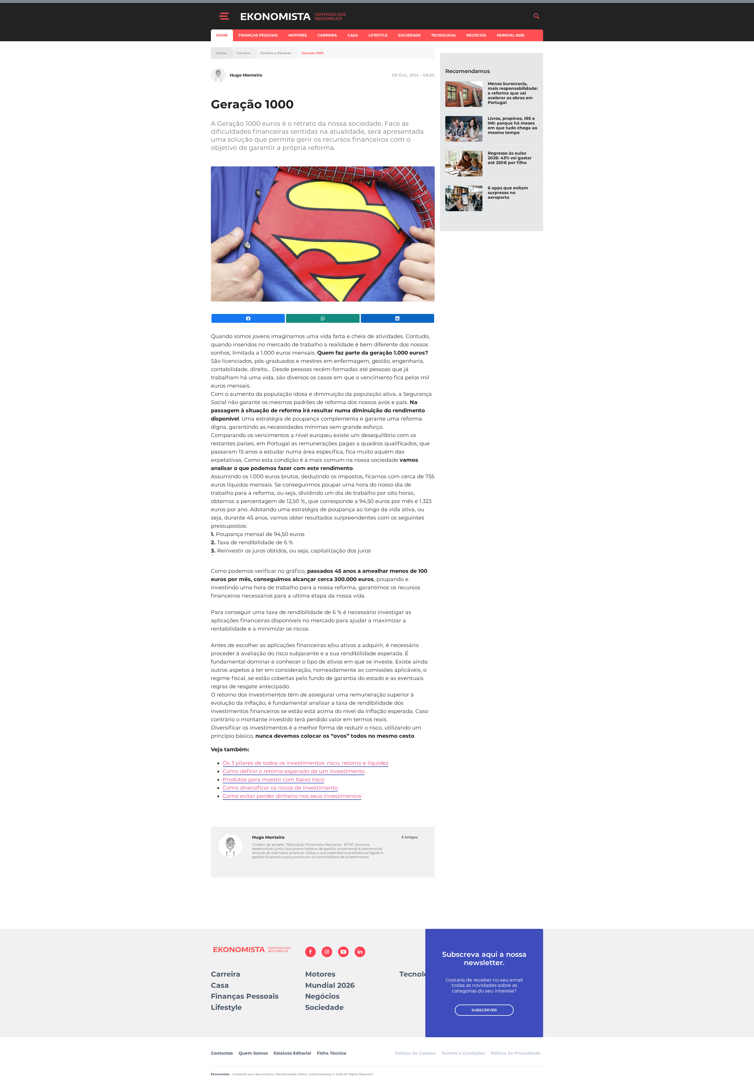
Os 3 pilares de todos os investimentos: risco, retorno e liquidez (305, 763)
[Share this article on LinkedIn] (397, 318)
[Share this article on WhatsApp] (322, 318)
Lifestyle (378, 35)
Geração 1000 (312, 53)
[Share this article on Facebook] (248, 318)
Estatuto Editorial (292, 1053)
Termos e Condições (463, 1053)
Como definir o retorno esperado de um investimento (294, 771)
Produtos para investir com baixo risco (273, 779)
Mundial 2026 (510, 35)
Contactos (222, 1053)
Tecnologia (443, 35)
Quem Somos (253, 1053)
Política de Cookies (415, 1053)
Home (222, 35)
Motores (297, 35)
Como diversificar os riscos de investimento (280, 788)
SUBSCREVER (484, 1010)
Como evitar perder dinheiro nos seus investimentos (292, 796)
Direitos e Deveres (275, 53)
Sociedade (409, 35)
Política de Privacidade (515, 1053)
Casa (353, 35)
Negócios (476, 35)
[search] (536, 16)
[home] (383, 16)
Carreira (327, 35)
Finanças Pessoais (258, 35)
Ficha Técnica (331, 1053)
